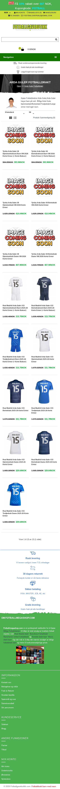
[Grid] (10, 118)
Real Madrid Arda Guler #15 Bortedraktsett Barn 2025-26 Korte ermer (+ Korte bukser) (43, 308)
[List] (15, 118)
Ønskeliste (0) (35, 12)
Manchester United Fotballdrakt (16, 637)
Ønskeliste (5, 775)
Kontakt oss (6, 682)
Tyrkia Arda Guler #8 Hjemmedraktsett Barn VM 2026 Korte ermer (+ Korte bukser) (15, 153)
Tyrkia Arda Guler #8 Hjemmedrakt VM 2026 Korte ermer (14, 205)
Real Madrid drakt (22, 634)
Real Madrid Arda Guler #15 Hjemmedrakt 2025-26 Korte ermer (42, 359)
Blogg (3, 729)
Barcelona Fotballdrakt (39, 634)
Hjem (19, 86)
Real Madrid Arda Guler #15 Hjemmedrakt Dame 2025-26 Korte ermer (14, 462)
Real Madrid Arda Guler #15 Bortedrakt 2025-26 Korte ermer (15, 409)
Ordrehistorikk (7, 771)
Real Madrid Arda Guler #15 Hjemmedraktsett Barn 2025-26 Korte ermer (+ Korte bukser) (15, 308)
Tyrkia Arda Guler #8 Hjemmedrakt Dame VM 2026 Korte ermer (14, 256)
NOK (6, 13)
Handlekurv (50, 12)
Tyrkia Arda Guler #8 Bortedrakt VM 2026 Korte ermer (44, 204)
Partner (4, 745)
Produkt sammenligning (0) (44, 118)
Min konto (20, 12)
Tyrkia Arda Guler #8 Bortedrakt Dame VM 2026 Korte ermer (44, 255)
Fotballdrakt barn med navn (44, 786)
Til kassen (14, 15)
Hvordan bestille (7, 695)
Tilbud (3, 750)
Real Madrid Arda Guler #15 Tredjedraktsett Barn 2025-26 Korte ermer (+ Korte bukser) (14, 359)
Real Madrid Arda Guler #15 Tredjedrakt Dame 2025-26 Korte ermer (16, 513)
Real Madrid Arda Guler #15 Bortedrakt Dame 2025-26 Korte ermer (44, 462)
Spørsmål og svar (8, 699)
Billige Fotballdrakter (11, 631)
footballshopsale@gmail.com (37, 15)
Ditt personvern (7, 708)
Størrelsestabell (7, 703)
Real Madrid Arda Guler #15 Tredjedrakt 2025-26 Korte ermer (42, 410)
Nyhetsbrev (6, 779)
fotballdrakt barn (9, 643)
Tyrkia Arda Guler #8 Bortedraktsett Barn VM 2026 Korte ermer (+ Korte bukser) (43, 153)
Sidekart (4, 724)
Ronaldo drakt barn (39, 637)
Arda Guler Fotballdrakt (33, 86)
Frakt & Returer (7, 691)
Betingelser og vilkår (9, 687)
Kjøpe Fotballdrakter (29, 98)
